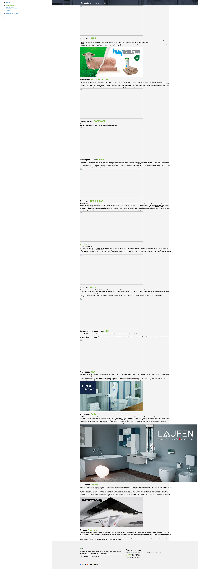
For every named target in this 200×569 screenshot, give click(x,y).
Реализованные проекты (11, 8)
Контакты (7, 11)
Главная (7, 2)
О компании (8, 4)
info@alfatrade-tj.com (134, 557)
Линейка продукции (10, 5)
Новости (7, 10)
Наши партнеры (9, 7)
